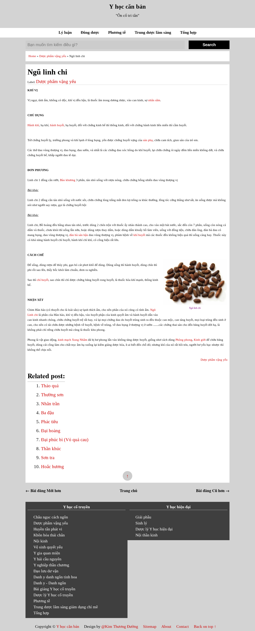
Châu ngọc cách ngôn (50, 517)
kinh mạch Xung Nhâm (72, 339)
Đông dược (90, 32)
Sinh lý (141, 523)
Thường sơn (52, 394)
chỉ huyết (42, 279)
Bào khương (67, 180)
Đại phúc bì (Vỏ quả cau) (64, 439)
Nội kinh (40, 541)
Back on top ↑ (205, 626)
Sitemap (150, 626)
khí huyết (139, 235)
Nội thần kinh (146, 535)
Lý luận (66, 32)
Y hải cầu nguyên (47, 559)
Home (32, 56)
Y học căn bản (127, 6)
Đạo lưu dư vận (45, 571)
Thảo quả (50, 385)
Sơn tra (47, 457)
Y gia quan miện (46, 553)
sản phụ (148, 140)
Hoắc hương (52, 466)
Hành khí (33, 125)
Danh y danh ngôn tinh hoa (55, 577)
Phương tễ (117, 32)
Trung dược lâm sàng (153, 32)
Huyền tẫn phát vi (47, 529)
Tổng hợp (188, 32)
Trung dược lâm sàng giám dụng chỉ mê (65, 607)
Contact (182, 626)
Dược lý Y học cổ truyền (53, 595)
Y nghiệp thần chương (51, 565)
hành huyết (57, 125)
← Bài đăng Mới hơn (43, 490)
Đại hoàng (50, 430)
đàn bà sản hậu (78, 235)
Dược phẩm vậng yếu (53, 56)
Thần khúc (51, 448)
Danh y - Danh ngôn (49, 583)
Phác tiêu (49, 421)
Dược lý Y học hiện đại (154, 529)
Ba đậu (47, 412)
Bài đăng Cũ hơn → (213, 490)
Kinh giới (200, 339)
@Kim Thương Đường (120, 626)
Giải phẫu (143, 517)
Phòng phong (184, 339)
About (166, 626)
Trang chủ (128, 490)
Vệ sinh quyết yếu (48, 547)
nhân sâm (154, 100)
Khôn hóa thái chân (49, 535)
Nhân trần (50, 403)
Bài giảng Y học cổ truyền (54, 589)
